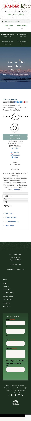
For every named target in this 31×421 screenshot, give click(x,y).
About (6, 194)
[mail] (19, 395)
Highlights (7, 196)
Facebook (16, 155)
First (7, 327)
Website (15, 148)
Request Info (15, 138)
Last (7, 335)
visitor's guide (19, 14)
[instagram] (12, 395)
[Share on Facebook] (15, 102)
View (9, 14)
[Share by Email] (12, 102)
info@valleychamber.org (15, 269)
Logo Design (9, 225)
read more (17, 189)
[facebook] (9, 395)
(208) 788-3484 (15, 264)
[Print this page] (10, 102)
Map (5, 202)
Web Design (9, 213)
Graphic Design (11, 217)
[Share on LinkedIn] (21, 102)
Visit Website (15, 135)
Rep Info (7, 199)
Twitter (15, 157)
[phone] (22, 395)
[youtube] (15, 395)
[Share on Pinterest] (24, 102)
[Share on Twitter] (18, 102)
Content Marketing (12, 221)
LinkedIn (16, 153)
